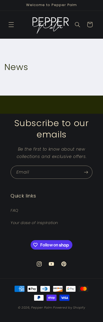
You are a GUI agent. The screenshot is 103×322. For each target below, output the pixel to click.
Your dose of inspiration (34, 222)
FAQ (14, 210)
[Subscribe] (86, 172)
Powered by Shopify (69, 307)
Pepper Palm (41, 307)
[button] (11, 24)
